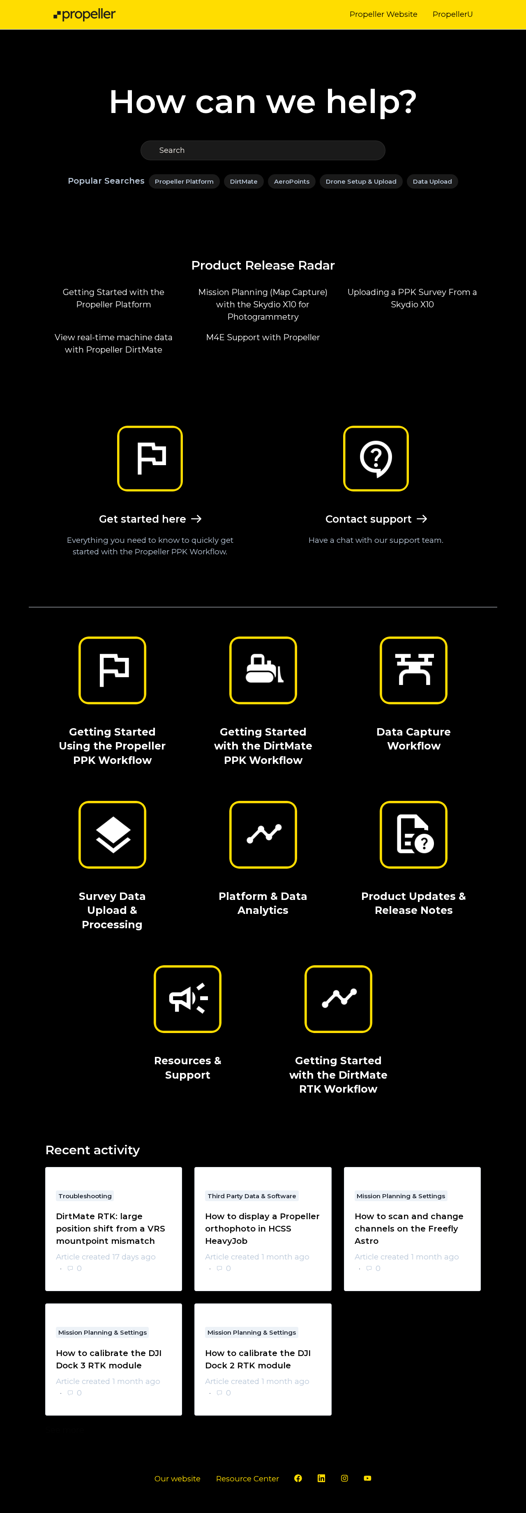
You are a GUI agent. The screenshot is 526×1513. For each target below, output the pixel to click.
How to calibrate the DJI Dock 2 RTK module (258, 1359)
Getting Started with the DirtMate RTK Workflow (338, 1074)
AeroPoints (291, 181)
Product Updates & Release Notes (413, 903)
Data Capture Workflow (413, 739)
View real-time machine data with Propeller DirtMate (114, 343)
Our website (178, 1478)
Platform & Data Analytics (263, 903)
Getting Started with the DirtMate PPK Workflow (263, 746)
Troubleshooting (85, 1196)
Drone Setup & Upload (361, 181)
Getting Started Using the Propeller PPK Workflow (112, 746)
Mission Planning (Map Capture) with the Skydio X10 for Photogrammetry (263, 304)
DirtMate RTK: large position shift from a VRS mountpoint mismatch (110, 1228)
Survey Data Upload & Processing (112, 910)
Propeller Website (384, 14)
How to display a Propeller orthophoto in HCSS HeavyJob (262, 1228)
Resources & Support (187, 1067)
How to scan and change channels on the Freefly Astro (409, 1228)
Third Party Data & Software (252, 1196)
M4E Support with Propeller (263, 337)
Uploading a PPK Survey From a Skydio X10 (412, 298)
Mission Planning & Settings (401, 1196)
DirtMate (244, 181)
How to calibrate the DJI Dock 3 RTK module (108, 1359)
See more (118, 1430)
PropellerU (453, 14)
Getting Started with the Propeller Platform (113, 298)
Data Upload (432, 181)
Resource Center (247, 1478)
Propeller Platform (184, 181)
